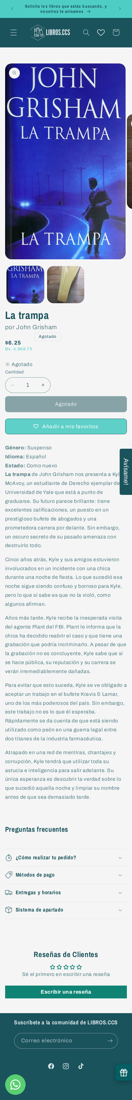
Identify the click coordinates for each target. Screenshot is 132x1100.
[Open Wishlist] (101, 32)
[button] (13, 32)
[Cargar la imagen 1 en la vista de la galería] (25, 284)
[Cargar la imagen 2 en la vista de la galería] (65, 284)
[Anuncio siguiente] (120, 9)
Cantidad (14, 372)
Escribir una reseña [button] (66, 992)
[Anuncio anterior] (12, 9)
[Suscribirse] (110, 1041)
